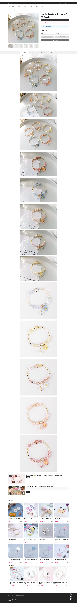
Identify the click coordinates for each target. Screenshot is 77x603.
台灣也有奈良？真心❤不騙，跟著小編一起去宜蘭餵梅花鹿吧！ (40, 486)
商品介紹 (24, 52)
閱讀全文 (28, 477)
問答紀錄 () (43, 52)
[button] (10, 28)
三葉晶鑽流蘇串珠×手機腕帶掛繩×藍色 (30, 560)
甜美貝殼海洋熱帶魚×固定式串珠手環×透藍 (31, 582)
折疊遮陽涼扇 (45, 19)
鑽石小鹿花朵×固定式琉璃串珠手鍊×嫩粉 (60, 582)
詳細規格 (34, 52)
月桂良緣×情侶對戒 (43, 539)
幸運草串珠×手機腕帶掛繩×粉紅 (60, 559)
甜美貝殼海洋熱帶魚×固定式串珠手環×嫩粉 (46, 582)
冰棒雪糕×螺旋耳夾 (58, 518)
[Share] (71, 596)
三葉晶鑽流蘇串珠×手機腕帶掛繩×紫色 (46, 560)
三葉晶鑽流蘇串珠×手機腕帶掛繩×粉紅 (61, 540)
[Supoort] (71, 594)
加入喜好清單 (62, 36)
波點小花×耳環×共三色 (28, 518)
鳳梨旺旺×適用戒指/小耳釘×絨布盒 (30, 539)
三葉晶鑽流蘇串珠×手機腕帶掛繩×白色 (15, 560)
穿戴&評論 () (52, 52)
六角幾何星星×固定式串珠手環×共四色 (16, 582)
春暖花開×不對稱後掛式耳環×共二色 (46, 518)
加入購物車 (55, 40)
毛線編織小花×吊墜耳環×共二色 (14, 518)
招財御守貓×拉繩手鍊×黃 (13, 539)
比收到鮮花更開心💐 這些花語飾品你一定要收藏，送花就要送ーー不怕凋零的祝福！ (44, 475)
